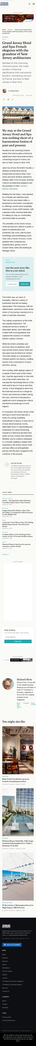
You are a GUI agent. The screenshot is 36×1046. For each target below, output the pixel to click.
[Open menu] (34, 4)
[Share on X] (4, 99)
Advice (4, 964)
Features (5, 958)
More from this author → (19, 705)
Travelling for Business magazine (12, 981)
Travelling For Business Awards (12, 984)
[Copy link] (12, 99)
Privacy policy (6, 1017)
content (4, 978)
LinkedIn (26, 703)
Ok (18, 1043)
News (4, 954)
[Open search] (29, 4)
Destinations (6, 968)
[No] (34, 1039)
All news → (5, 554)
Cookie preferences (8, 1020)
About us (5, 988)
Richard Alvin (14, 91)
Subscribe (24, 284)
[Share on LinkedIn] (8, 99)
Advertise (5, 1007)
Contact (4, 1004)
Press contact (33, 703)
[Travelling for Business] (4, 4)
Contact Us (5, 991)
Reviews (10, 29)
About (4, 1001)
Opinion (4, 974)
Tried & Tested (7, 971)
